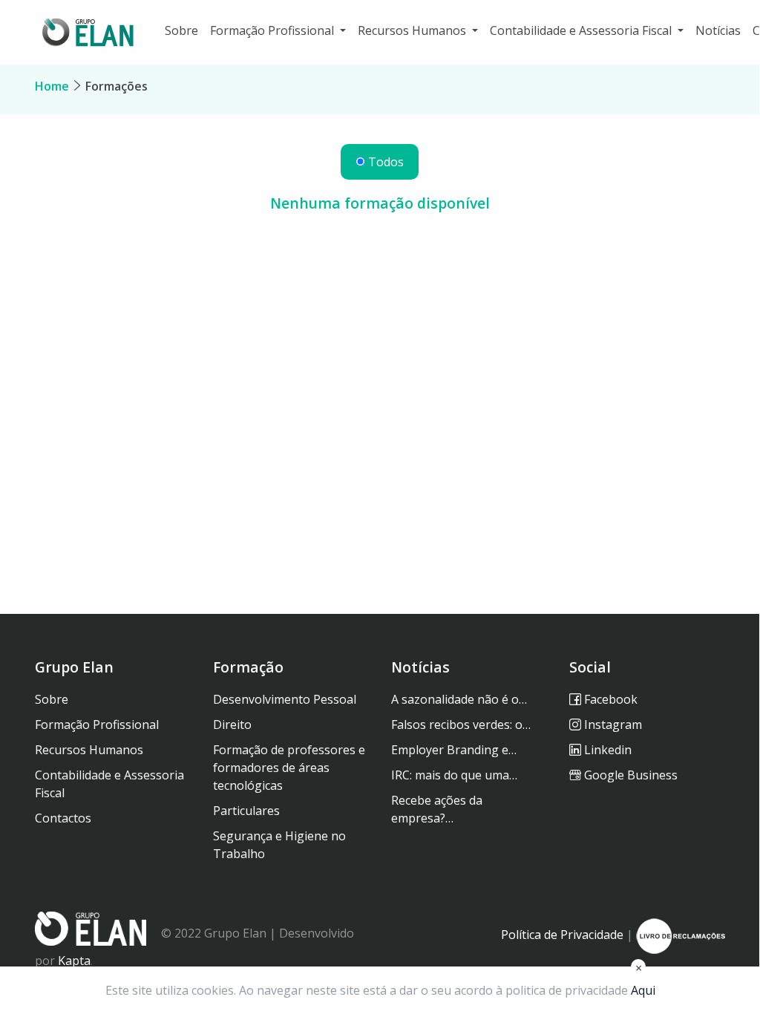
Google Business (629, 775)
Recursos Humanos (89, 750)
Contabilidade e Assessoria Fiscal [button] (582, 30)
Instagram (611, 724)
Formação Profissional (97, 724)
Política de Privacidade (562, 934)
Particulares (246, 810)
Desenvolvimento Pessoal (284, 699)
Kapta (75, 960)
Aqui (643, 990)
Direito (232, 724)
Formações (116, 86)
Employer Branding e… (454, 750)
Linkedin (606, 750)
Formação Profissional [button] (273, 30)
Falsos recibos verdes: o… (461, 724)
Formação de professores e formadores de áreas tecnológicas (289, 768)
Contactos (63, 818)
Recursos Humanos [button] (413, 30)
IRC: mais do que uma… (454, 775)
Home (52, 86)
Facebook (609, 699)
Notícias (718, 30)
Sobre (181, 30)
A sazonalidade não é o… (459, 699)
